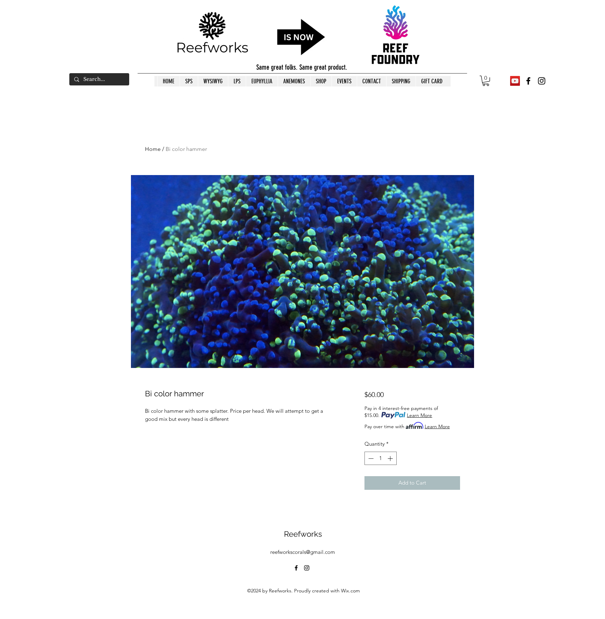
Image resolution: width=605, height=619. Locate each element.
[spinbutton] (380, 458)
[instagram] (542, 81)
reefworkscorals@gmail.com (302, 552)
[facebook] (528, 81)
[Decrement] (370, 458)
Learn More (419, 415)
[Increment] (391, 458)
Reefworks (303, 533)
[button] (486, 81)
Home (153, 149)
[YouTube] (515, 81)
